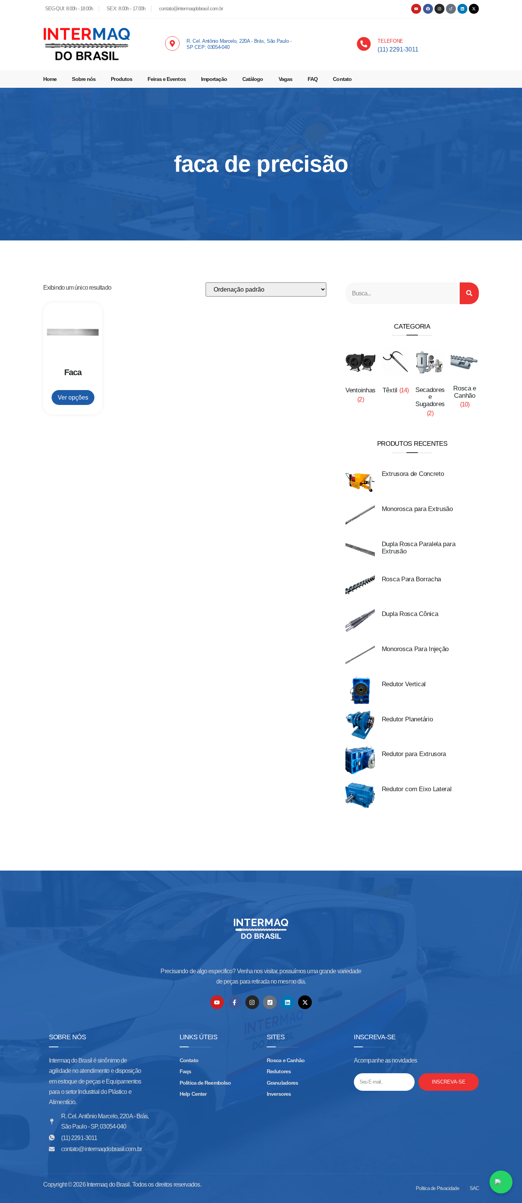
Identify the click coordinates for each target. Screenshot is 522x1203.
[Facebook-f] (235, 1002)
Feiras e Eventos (167, 79)
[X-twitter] (474, 9)
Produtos (121, 79)
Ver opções (73, 397)
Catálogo (252, 79)
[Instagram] (439, 9)
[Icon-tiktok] (451, 9)
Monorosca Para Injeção (415, 649)
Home (50, 79)
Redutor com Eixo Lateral (417, 789)
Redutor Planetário (407, 719)
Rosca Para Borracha (411, 579)
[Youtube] (416, 9)
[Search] (469, 293)
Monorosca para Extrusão (417, 509)
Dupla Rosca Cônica (410, 614)
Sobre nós (84, 79)
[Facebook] (428, 9)
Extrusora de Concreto (413, 473)
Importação (214, 79)
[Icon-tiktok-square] (270, 1002)
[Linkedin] (462, 9)
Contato (342, 79)
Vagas (286, 79)
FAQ (313, 79)
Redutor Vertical (404, 684)
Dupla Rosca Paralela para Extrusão (419, 547)
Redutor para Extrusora (414, 754)
